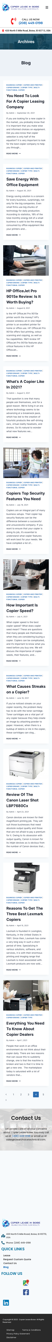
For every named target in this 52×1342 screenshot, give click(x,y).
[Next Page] (6, 1100)
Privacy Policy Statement (18, 1333)
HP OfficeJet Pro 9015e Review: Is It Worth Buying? (23, 296)
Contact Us (10, 1263)
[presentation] (26, 260)
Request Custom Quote (17, 1259)
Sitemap (10, 1330)
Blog (6, 1267)
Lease (6, 1255)
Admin (11, 113)
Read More (13, 153)
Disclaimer (11, 1337)
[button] (47, 7)
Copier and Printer (32, 85)
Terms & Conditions (31, 1330)
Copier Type (26, 88)
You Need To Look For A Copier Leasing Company (25, 101)
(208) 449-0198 (21, 1136)
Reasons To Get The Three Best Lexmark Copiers (24, 914)
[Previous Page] (6, 1094)
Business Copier (14, 85)
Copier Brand (12, 88)
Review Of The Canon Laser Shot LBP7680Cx (22, 800)
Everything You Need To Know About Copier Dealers (25, 1029)
